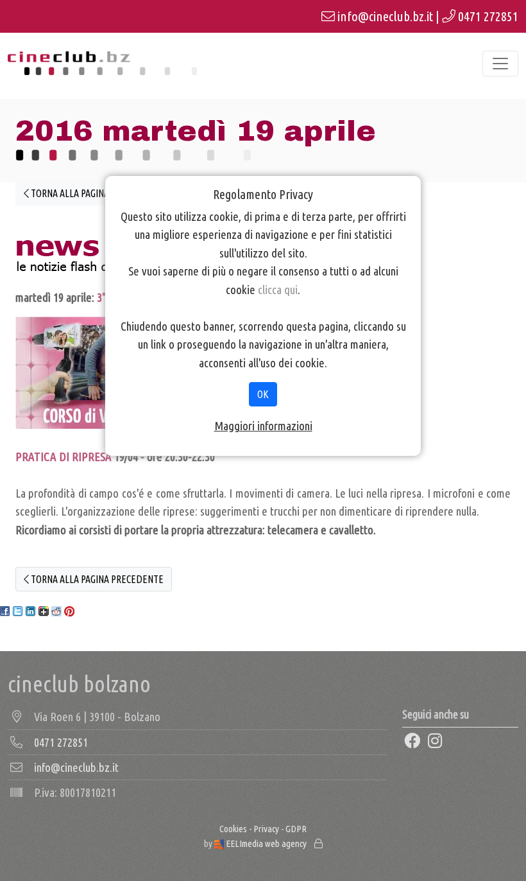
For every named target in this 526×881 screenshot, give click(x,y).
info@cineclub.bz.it (385, 16)
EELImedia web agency (266, 843)
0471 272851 (488, 16)
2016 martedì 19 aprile (195, 131)
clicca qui (278, 290)
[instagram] (435, 742)
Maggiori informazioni (263, 426)
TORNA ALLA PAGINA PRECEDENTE (96, 193)
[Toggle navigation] (500, 63)
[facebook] (412, 742)
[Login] (318, 843)
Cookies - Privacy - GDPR (263, 828)
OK (263, 394)
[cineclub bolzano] (102, 63)
